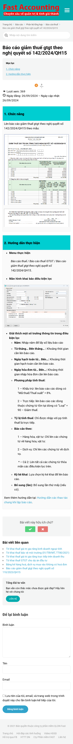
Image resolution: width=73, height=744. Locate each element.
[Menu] (67, 10)
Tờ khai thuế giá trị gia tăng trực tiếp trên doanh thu (35, 556)
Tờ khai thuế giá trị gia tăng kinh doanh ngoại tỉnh (34, 548)
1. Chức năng (13, 69)
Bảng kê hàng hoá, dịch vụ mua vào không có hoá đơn (36, 564)
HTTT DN (25, 737)
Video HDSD (50, 733)
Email (6, 679)
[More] (36, 85)
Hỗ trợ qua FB (10, 737)
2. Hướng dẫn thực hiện (18, 74)
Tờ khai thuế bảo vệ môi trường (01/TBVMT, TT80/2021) (37, 552)
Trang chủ (8, 733)
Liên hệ (62, 737)
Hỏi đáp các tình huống (28, 733)
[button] (30, 529)
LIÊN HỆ (13, 599)
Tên (5, 663)
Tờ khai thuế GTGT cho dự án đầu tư (26, 560)
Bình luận (8, 624)
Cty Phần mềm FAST (44, 737)
